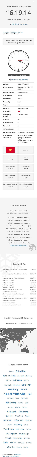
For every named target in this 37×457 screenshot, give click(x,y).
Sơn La (26, 425)
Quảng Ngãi (18, 420)
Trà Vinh (8, 438)
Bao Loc (11, 371)
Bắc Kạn (8, 380)
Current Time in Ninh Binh (18, 75)
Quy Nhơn (7, 420)
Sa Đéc (9, 425)
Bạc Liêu (21, 376)
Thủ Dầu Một (23, 434)
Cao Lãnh (7, 385)
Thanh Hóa (9, 429)
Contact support (15, 456)
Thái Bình (20, 429)
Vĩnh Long (21, 443)
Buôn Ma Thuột (9, 376)
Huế (29, 394)
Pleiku (27, 416)
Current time (6, 32)
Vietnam (20, 32)
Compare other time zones (18, 246)
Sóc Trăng (18, 424)
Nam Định (11, 411)
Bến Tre (26, 380)
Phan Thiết (19, 416)
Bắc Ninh (17, 380)
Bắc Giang (29, 376)
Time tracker (6, 456)
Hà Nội (17, 398)
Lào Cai (17, 407)
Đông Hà (19, 447)
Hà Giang (10, 398)
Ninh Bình (9, 416)
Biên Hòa (21, 371)
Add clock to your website (19, 24)
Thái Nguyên (11, 434)
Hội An (20, 403)
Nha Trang (23, 411)
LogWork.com (17, 454)
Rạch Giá (29, 420)
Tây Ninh (27, 438)
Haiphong (13, 389)
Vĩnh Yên (28, 443)
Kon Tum (10, 407)
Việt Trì (13, 442)
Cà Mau (16, 385)
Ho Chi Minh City (14, 393)
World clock (14, 32)
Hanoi (23, 389)
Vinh (5, 442)
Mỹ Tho (24, 407)
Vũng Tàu (11, 447)
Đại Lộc (26, 447)
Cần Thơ (26, 384)
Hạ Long (24, 398)
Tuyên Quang (17, 438)
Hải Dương (11, 402)
